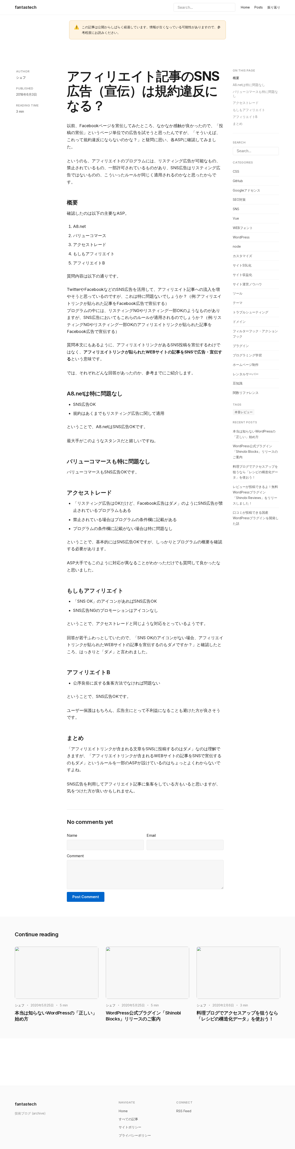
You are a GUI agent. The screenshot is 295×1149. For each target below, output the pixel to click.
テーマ (237, 303)
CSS (236, 171)
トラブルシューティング (250, 312)
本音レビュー (244, 412)
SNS (236, 209)
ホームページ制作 (246, 365)
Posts (258, 7)
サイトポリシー (130, 1127)
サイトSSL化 (242, 265)
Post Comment (85, 896)
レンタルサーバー (246, 374)
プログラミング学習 (247, 355)
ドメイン (239, 322)
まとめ (237, 124)
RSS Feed (183, 1111)
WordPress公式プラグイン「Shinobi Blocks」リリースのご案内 (255, 451)
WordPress (241, 237)
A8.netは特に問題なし (249, 85)
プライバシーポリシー (135, 1135)
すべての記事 (128, 1119)
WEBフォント (243, 228)
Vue (236, 218)
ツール (237, 293)
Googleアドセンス (246, 190)
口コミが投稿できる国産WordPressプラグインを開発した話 (256, 517)
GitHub (238, 181)
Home (245, 7)
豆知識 (237, 383)
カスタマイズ (242, 256)
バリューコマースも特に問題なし (255, 94)
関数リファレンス (246, 393)
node (237, 246)
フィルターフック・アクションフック (255, 333)
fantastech (25, 7)
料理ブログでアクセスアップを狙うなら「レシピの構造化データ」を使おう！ (255, 471)
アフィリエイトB (245, 117)
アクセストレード (246, 103)
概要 (236, 78)
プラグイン (241, 346)
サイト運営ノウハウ (247, 284)
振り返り (273, 7)
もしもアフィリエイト (249, 110)
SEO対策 (239, 199)
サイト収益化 (242, 275)
